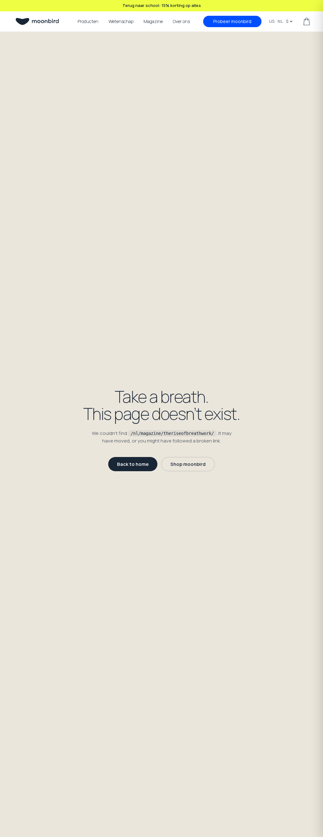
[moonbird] (37, 21)
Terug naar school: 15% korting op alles (161, 5)
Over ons (181, 21)
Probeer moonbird (232, 21)
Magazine (153, 21)
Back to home (133, 464)
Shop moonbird (188, 464)
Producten (88, 21)
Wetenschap (121, 21)
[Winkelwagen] (306, 21)
